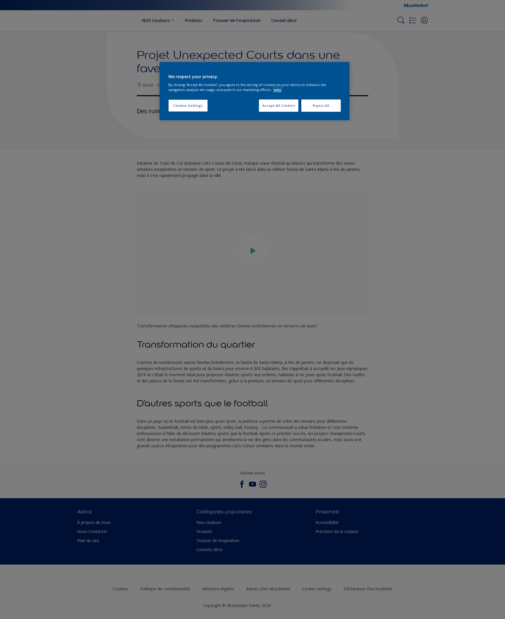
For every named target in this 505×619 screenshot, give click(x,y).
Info (277, 89)
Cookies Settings (188, 105)
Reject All (321, 105)
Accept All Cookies (278, 105)
